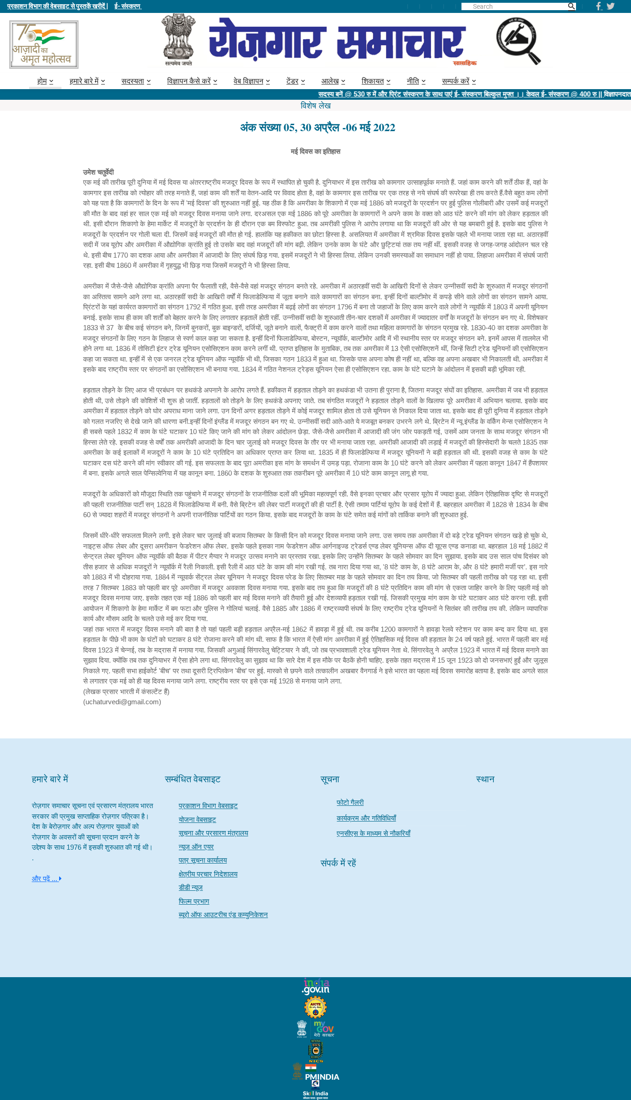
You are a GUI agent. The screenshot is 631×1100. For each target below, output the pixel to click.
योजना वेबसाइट (197, 819)
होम (42, 81)
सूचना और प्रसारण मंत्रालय (213, 833)
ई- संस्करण (128, 6)
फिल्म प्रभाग (194, 901)
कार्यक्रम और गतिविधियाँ (366, 818)
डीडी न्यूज (191, 887)
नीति (413, 81)
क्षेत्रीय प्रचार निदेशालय (208, 874)
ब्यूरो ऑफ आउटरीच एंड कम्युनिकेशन (223, 915)
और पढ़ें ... (45, 878)
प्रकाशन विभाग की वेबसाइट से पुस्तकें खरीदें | (57, 6)
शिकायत (373, 81)
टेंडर (292, 81)
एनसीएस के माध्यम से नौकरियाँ (373, 833)
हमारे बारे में (84, 81)
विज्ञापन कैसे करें (189, 81)
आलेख (330, 81)
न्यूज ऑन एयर (196, 847)
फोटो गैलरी (350, 802)
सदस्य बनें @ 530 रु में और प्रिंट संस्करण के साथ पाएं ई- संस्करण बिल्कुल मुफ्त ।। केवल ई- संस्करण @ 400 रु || (444, 94)
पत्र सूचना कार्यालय (203, 860)
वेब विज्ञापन (248, 81)
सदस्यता (132, 81)
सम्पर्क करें (455, 81)
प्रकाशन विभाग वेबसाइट (208, 806)
